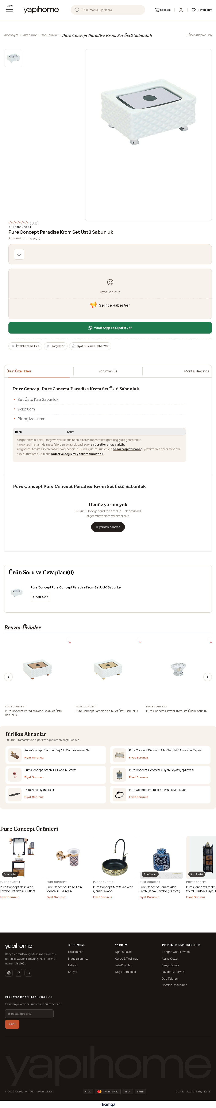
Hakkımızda (75, 952)
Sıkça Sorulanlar (125, 972)
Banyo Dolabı (170, 965)
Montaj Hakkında (196, 371)
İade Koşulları (123, 965)
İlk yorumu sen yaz (108, 527)
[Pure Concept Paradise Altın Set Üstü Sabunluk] (108, 669)
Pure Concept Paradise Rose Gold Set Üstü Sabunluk (33, 713)
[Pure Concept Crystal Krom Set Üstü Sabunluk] (178, 669)
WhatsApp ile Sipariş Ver (113, 328)
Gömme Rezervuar (174, 985)
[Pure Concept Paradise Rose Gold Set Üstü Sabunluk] (37, 669)
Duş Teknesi (170, 978)
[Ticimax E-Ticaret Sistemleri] (108, 1105)
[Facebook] (18, 973)
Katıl (12, 1024)
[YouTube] (28, 973)
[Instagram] (9, 973)
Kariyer (72, 972)
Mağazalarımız (78, 958)
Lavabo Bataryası (173, 972)
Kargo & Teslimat (126, 958)
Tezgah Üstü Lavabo (176, 952)
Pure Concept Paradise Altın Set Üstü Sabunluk (107, 711)
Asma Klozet (170, 958)
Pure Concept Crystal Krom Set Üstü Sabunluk (176, 711)
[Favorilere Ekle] (19, 254)
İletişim (73, 965)
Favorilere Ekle (69, 639)
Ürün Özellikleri (19, 371)
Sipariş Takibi (123, 952)
